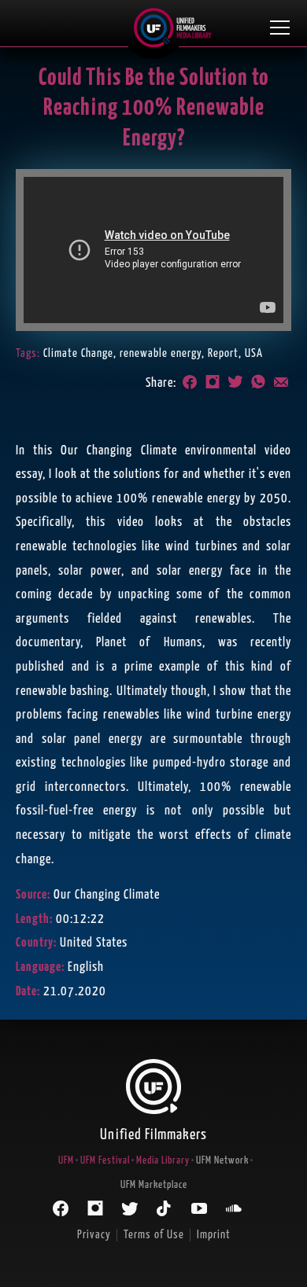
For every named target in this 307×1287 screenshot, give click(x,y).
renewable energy (161, 353)
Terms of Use (154, 1235)
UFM (66, 1161)
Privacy (94, 1235)
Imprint (214, 1235)
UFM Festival (105, 1161)
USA (254, 353)
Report (223, 353)
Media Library (163, 1161)
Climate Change (78, 353)
